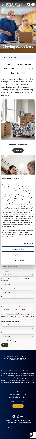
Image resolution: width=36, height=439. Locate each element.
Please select (7, 275)
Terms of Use (12, 317)
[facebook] (13, 416)
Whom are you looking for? (9, 271)
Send (4, 345)
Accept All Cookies (18, 249)
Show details (27, 243)
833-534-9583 (20, 401)
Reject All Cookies (18, 260)
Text (23, 310)
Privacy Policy (21, 317)
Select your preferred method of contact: (13, 307)
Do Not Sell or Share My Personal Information (19, 422)
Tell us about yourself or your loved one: (12, 297)
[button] (30, 434)
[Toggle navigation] (33, 4)
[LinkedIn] (21, 416)
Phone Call (6, 310)
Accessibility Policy (16, 425)
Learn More (18, 150)
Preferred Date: (5, 325)
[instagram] (18, 416)
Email (15, 310)
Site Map (25, 425)
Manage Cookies (17, 255)
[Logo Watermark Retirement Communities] (12, 5)
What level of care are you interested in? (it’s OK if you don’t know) (17, 279)
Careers (8, 420)
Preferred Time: (5, 333)
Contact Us (18, 406)
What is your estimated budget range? (12, 289)
